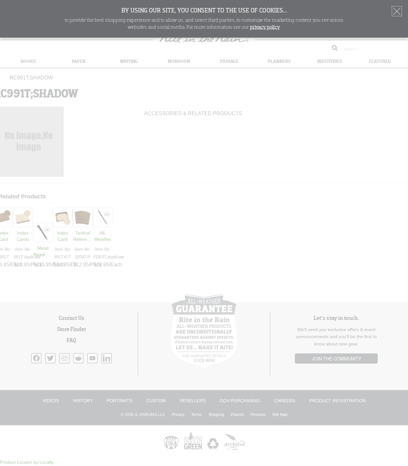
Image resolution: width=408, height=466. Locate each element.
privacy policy (265, 27)
